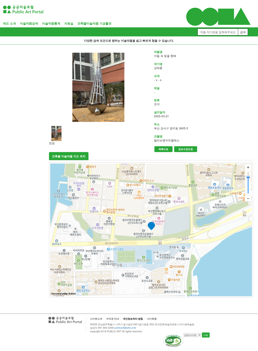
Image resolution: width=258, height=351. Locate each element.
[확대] (248, 167)
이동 (206, 335)
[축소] (248, 198)
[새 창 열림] (98, 87)
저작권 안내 (112, 318)
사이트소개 (96, 318)
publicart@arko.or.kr (125, 327)
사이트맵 (152, 318)
